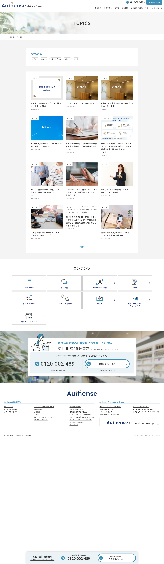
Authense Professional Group (112, 402)
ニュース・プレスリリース (43, 417)
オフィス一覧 (8, 407)
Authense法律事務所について (44, 407)
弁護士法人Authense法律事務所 (110, 407)
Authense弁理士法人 (106, 412)
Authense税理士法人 (106, 409)
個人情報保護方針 (75, 407)
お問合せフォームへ (117, 558)
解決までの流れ (137, 8)
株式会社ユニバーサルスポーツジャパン (146, 412)
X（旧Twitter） (9, 435)
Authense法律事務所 (12, 402)
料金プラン (108, 8)
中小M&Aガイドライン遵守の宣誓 (81, 414)
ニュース (44, 59)
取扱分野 (98, 8)
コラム (116, 8)
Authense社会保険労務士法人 (109, 414)
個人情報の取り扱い (76, 409)
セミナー (67, 59)
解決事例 (125, 8)
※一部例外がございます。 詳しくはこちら (104, 349)
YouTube (28, 435)
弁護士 (147, 8)
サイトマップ (74, 425)
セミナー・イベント (41, 420)
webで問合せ (156, 2)
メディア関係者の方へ (11, 412)
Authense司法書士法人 (141, 407)
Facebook (20, 435)
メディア (35, 59)
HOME (12, 37)
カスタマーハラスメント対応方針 (81, 420)
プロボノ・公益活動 (76, 422)
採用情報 (37, 412)
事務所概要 (38, 409)
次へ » (83, 247)
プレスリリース (56, 59)
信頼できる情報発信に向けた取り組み (82, 417)
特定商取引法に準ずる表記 (78, 412)
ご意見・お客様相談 (11, 409)
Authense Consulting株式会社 (143, 409)
